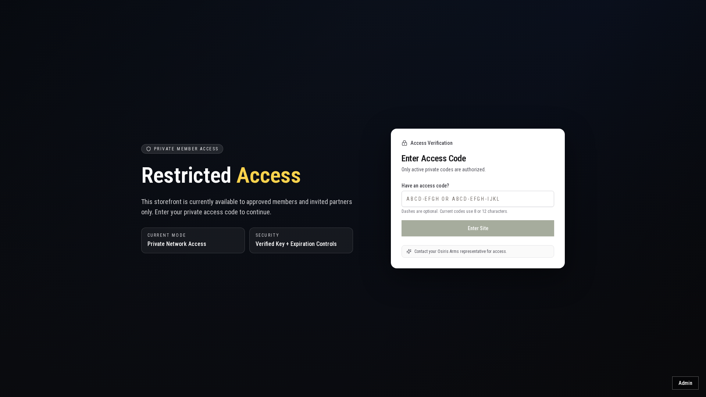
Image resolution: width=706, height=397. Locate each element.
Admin (685, 383)
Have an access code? (425, 186)
